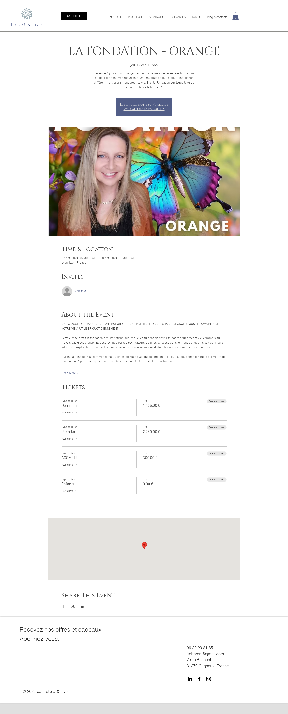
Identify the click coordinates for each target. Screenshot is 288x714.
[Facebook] (199, 679)
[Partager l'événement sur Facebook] (63, 606)
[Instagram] (209, 679)
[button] (235, 16)
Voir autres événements (144, 109)
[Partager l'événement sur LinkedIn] (82, 606)
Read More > (70, 373)
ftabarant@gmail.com (205, 653)
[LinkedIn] (190, 679)
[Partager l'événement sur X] (73, 606)
